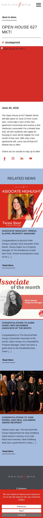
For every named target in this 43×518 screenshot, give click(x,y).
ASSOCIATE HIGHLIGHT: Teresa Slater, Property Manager (19, 232)
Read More (7, 265)
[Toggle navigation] (39, 5)
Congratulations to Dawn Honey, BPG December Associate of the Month (18, 325)
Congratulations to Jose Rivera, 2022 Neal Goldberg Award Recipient (18, 420)
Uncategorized (12, 42)
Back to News (9, 17)
